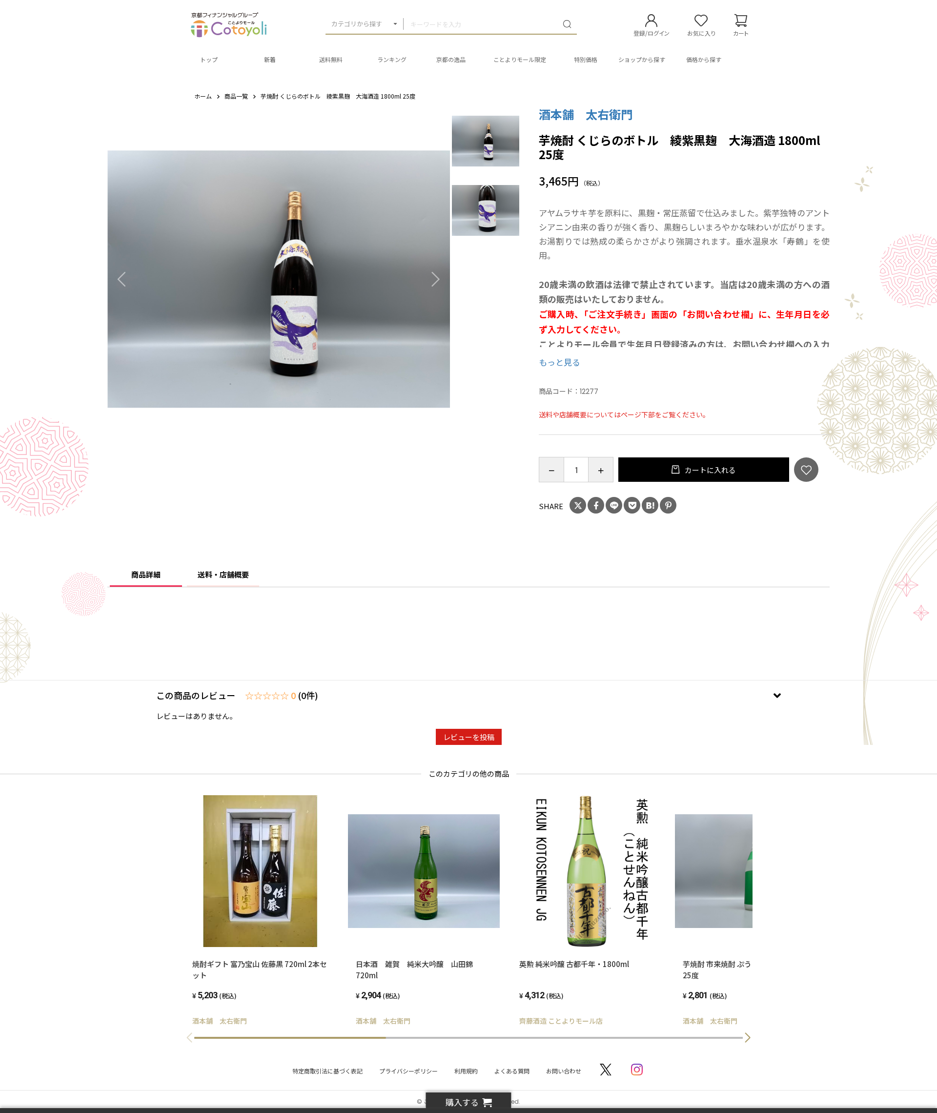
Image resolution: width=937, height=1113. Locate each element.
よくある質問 (512, 1071)
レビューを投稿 (468, 737)
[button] (748, 1038)
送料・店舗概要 (223, 574)
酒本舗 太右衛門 (585, 114)
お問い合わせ (563, 1071)
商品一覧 (236, 96)
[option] (278, 279)
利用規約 (466, 1071)
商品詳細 (146, 574)
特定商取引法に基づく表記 (327, 1071)
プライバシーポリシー (408, 1071)
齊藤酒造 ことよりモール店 (561, 1021)
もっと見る (559, 362)
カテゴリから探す (356, 23)
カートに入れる (709, 470)
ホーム (203, 96)
